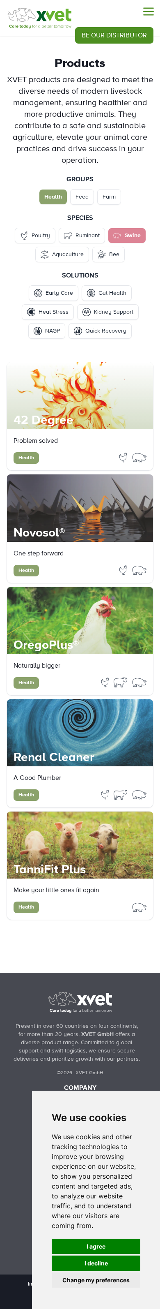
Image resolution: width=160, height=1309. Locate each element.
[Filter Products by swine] (139, 457)
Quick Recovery (105, 331)
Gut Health (112, 293)
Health (53, 197)
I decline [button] (96, 1263)
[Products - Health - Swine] (39, 18)
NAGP (52, 331)
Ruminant (87, 235)
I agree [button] (96, 1246)
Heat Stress (54, 312)
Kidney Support (113, 312)
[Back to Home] (80, 1002)
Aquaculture (68, 254)
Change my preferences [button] (96, 1280)
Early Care (59, 293)
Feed (82, 197)
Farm (109, 197)
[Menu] (148, 11)
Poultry (41, 235)
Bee (114, 254)
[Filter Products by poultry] (124, 457)
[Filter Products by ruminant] (121, 682)
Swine (133, 235)
